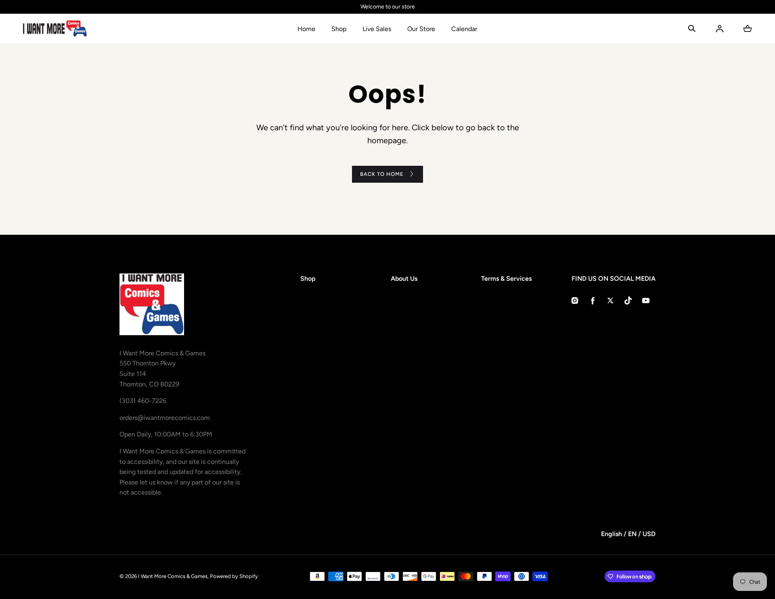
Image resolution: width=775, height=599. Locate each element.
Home (306, 29)
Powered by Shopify (234, 576)
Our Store (421, 29)
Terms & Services (506, 278)
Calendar (464, 29)
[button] (692, 28)
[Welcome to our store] (387, 6)
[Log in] (720, 28)
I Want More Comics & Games (172, 576)
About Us (404, 278)
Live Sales (376, 29)
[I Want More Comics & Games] (55, 29)
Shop (338, 29)
